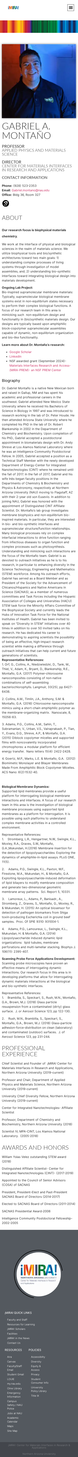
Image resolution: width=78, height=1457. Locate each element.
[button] (70, 7)
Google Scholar (20, 352)
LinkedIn (15, 356)
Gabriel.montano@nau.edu (30, 190)
